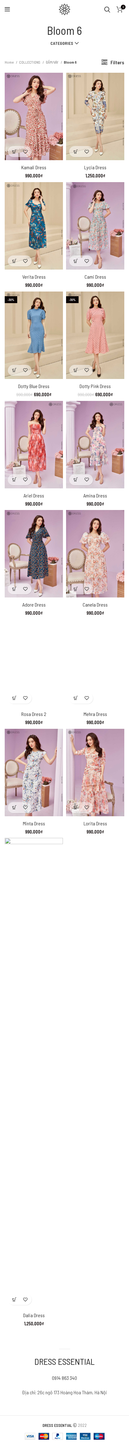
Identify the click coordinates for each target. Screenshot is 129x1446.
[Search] (107, 9)
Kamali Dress (33, 167)
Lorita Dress (95, 823)
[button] (14, 151)
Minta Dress (34, 823)
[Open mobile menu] (7, 9)
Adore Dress (34, 604)
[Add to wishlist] (25, 151)
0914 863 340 (64, 1378)
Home (9, 62)
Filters (117, 62)
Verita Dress (34, 277)
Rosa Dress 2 (33, 714)
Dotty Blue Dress (33, 386)
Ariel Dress (33, 495)
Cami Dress (95, 277)
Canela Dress (95, 604)
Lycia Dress (95, 167)
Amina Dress (95, 495)
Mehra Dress (95, 714)
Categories (61, 43)
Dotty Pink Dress (95, 386)
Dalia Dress (34, 1315)
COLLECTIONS (30, 62)
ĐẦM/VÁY (52, 62)
